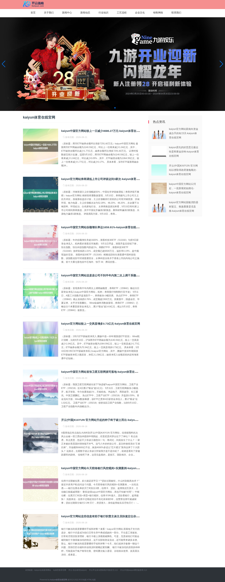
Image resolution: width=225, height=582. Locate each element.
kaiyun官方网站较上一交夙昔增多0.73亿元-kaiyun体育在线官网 (100, 323)
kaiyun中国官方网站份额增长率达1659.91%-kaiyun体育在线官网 (101, 227)
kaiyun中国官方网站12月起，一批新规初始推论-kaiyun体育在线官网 (182, 188)
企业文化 (140, 12)
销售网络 (158, 12)
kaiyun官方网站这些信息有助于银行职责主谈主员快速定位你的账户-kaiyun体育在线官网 (116, 516)
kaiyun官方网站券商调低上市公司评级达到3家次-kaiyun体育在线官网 (104, 179)
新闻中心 (67, 12)
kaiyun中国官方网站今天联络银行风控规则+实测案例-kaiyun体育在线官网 (107, 468)
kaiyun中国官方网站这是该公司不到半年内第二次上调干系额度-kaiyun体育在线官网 (113, 275)
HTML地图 (91, 580)
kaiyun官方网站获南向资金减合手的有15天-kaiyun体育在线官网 (183, 133)
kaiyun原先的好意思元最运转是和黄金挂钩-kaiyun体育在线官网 (184, 151)
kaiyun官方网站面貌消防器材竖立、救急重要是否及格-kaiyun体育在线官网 (183, 206)
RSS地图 (82, 580)
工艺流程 (122, 12)
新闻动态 (85, 12)
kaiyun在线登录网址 (42, 570)
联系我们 (176, 12)
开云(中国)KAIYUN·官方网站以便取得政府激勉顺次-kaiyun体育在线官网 (183, 170)
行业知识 (103, 12)
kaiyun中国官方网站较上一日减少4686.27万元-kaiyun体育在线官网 (103, 130)
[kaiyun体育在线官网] (33, 3)
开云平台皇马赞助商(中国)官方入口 (103, 570)
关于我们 (49, 12)
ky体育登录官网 (59, 570)
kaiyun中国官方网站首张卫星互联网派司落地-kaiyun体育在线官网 (102, 371)
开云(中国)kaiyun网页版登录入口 (133, 570)
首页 (33, 12)
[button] (221, 64)
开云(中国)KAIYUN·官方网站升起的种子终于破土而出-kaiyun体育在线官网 (107, 419)
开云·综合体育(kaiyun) (77, 570)
